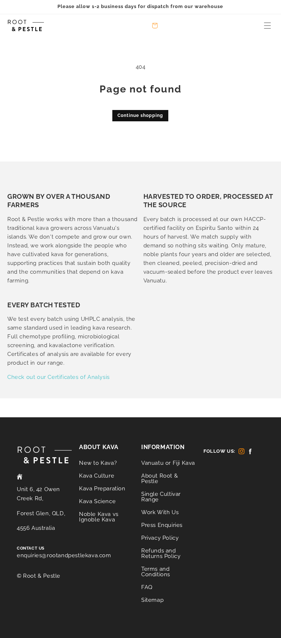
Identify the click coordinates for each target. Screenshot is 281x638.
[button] (267, 25)
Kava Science (97, 501)
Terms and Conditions (155, 572)
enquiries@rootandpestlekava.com (64, 555)
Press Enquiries (162, 525)
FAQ (147, 587)
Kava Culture (96, 475)
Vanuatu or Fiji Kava (168, 463)
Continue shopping (140, 115)
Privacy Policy (160, 538)
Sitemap (152, 600)
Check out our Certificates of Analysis (58, 377)
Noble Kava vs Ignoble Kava (99, 517)
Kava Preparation (102, 488)
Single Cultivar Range (161, 497)
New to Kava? (98, 463)
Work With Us (160, 512)
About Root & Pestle (159, 478)
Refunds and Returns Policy (160, 553)
